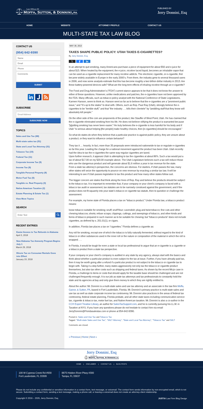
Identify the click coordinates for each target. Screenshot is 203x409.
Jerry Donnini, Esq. (50, 398)
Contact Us (154, 25)
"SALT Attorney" (114, 320)
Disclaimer (91, 364)
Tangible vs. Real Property (31, 183)
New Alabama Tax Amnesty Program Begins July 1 (38, 242)
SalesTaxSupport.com (125, 304)
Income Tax (23, 167)
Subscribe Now (38, 120)
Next (93, 337)
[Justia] (38, 97)
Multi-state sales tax (28, 141)
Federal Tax (24, 157)
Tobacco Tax (106, 317)
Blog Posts (121, 364)
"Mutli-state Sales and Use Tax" (91, 320)
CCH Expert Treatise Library (83, 304)
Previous (74, 337)
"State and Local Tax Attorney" (137, 320)
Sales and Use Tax (87, 317)
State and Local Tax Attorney (33, 146)
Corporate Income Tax (29, 162)
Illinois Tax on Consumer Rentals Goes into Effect (36, 254)
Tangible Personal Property (31, 172)
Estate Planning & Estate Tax (32, 193)
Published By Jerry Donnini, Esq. (172, 11)
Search (58, 214)
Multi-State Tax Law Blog (47, 11)
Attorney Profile (109, 25)
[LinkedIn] (31, 97)
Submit (38, 85)
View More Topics (25, 198)
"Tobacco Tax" (159, 320)
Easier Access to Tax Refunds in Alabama (37, 232)
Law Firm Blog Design (172, 398)
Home (29, 25)
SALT (172, 320)
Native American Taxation (30, 188)
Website (65, 25)
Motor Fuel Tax (25, 178)
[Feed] (45, 97)
